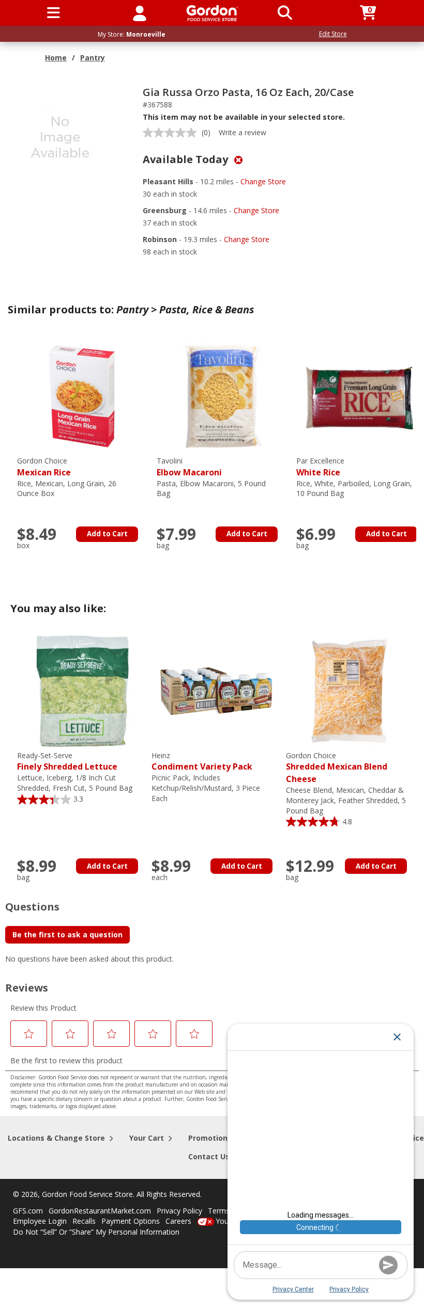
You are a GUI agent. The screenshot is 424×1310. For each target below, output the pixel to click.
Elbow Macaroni (189, 467)
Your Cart (146, 1138)
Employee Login (40, 1221)
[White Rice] (360, 396)
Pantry (92, 57)
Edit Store (333, 33)
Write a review (242, 132)
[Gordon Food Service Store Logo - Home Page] (212, 13)
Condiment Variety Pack (202, 761)
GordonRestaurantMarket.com (100, 1211)
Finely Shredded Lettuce (67, 761)
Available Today (187, 159)
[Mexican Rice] (81, 396)
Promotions (210, 1138)
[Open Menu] (53, 13)
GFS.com (28, 1211)
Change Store (263, 181)
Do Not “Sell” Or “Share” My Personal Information (96, 1232)
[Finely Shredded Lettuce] (81, 690)
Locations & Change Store (56, 1138)
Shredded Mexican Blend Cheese (336, 767)
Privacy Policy (179, 1211)
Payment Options (130, 1221)
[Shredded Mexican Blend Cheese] (350, 690)
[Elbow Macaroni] (221, 396)
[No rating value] (172, 132)
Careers (178, 1221)
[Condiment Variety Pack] (216, 690)
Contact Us (209, 1156)
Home (56, 57)
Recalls (84, 1221)
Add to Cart (107, 533)
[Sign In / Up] (139, 13)
